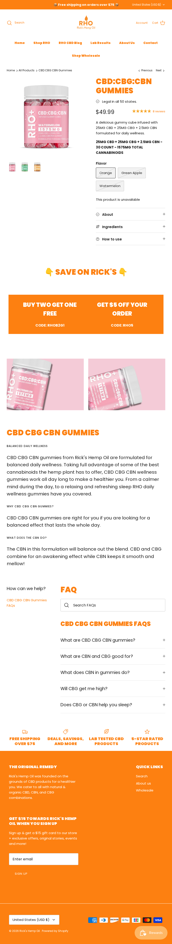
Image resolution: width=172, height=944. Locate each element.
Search (142, 776)
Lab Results (100, 43)
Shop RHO (41, 43)
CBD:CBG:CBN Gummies (55, 70)
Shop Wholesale (86, 55)
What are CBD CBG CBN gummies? (97, 640)
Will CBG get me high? (84, 689)
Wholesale (144, 790)
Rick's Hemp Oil (30, 931)
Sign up (21, 874)
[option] (46, 116)
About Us (127, 43)
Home (20, 43)
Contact (150, 43)
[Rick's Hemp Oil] (86, 23)
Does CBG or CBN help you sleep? (96, 705)
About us (143, 783)
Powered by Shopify (55, 931)
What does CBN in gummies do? (95, 672)
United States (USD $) (146, 5)
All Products (26, 70)
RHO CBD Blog (70, 43)
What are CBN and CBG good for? (96, 656)
